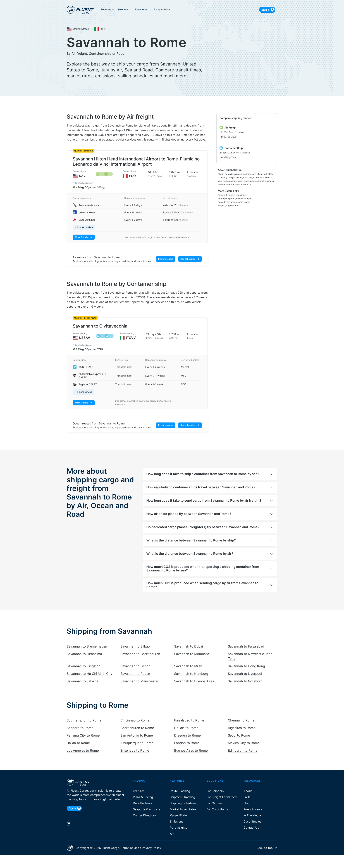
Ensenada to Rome (134, 750)
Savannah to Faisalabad (246, 646)
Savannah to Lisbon (135, 666)
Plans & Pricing (143, 797)
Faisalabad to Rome (189, 720)
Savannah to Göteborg (245, 681)
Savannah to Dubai (188, 646)
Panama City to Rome (83, 735)
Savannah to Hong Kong (246, 666)
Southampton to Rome (84, 720)
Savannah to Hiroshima (84, 654)
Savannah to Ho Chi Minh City (89, 674)
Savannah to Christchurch (140, 654)
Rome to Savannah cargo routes (234, 202)
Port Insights (178, 827)
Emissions (176, 821)
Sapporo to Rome (80, 728)
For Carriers (215, 803)
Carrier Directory (144, 815)
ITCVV (131, 338)
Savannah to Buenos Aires (194, 681)
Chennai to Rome (241, 720)
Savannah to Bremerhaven (87, 646)
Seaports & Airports (146, 809)
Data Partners (142, 803)
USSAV (84, 338)
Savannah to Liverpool (245, 674)
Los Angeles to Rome (83, 750)
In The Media (252, 815)
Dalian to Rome (78, 743)
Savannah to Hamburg (191, 674)
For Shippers (215, 791)
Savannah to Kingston (84, 666)
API (172, 833)
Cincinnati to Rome (134, 720)
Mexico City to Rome (244, 743)
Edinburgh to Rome (242, 750)
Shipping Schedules (183, 803)
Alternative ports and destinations (234, 198)
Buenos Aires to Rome (191, 750)
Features (138, 791)
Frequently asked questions (231, 195)
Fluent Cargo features (229, 205)
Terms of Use (130, 848)
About (247, 791)
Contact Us (251, 827)
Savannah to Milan (188, 666)
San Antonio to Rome (136, 735)
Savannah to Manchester (139, 681)
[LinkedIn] (68, 824)
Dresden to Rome (187, 735)
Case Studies (252, 821)
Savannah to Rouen (135, 674)
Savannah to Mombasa (191, 654)
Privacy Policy (151, 848)
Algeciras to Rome (241, 728)
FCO (132, 176)
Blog (246, 803)
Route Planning (180, 791)
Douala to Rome (186, 728)
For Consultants (217, 809)
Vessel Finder (179, 815)
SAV (82, 176)
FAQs (246, 797)
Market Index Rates (183, 809)
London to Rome (187, 743)
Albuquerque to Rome (136, 743)
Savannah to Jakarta (82, 681)
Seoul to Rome (239, 735)
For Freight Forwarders (222, 797)
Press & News (252, 809)
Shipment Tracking (182, 797)
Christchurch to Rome (137, 728)
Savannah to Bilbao (135, 646)
